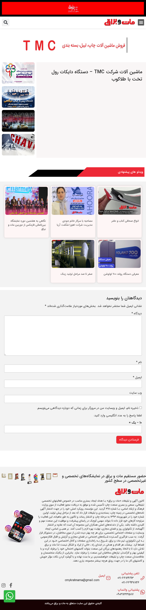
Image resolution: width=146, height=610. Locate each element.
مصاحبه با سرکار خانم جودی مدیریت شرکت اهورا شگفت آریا (74, 223)
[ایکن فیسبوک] (11, 585)
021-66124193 (125, 578)
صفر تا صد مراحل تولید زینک (76, 274)
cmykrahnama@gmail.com (82, 580)
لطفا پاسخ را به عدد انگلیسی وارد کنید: (118, 415)
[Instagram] (3, 585)
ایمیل (137, 377)
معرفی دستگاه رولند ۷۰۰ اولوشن (121, 274)
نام (139, 362)
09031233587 (125, 594)
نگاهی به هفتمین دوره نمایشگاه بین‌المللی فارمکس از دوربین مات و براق (27, 225)
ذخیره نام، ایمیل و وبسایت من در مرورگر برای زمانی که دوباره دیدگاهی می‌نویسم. (87, 408)
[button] (141, 22)
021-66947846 (130, 582)
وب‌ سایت (135, 392)
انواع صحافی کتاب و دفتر (125, 221)
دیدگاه (137, 313)
